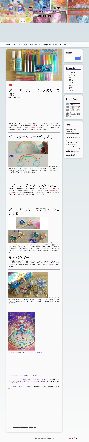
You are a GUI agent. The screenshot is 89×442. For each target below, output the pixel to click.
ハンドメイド (71, 147)
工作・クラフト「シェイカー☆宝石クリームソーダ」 (75, 107)
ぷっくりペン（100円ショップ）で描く (38, 381)
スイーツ (69, 140)
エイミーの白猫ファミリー (72, 134)
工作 (10, 85)
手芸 (70, 80)
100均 (14, 427)
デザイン (71, 74)
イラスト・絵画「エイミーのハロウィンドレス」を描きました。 (26, 375)
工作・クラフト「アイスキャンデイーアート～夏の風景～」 (75, 114)
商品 (70, 77)
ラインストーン (69, 148)
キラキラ (18, 427)
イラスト (71, 72)
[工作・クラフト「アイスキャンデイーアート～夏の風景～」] (67, 114)
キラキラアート (24, 427)
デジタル (68, 144)
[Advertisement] (44, 32)
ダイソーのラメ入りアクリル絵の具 (17, 381)
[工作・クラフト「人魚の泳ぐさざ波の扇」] (67, 104)
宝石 (72, 151)
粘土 (77, 152)
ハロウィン (76, 144)
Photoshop (68, 131)
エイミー (73, 131)
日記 (70, 82)
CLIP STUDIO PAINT (73, 129)
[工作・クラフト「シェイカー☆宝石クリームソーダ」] (67, 107)
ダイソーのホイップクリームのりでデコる (20, 379)
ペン (32, 427)
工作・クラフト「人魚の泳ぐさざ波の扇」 (75, 104)
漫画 (70, 85)
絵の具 (67, 155)
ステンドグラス (71, 142)
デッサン (71, 75)
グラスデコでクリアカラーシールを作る (19, 386)
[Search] (77, 58)
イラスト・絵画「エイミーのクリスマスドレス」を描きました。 (27, 352)
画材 (35, 427)
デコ (30, 427)
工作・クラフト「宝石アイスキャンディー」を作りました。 (75, 110)
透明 (73, 155)
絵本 (70, 90)
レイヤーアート (76, 148)
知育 (70, 87)
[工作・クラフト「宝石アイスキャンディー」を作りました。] (67, 110)
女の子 (68, 151)
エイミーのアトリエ (44, 8)
